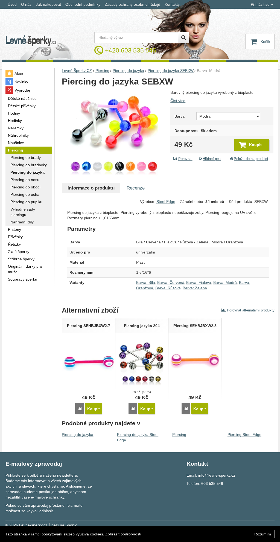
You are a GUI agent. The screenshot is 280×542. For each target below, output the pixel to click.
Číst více (177, 100)
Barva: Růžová (168, 288)
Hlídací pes (212, 159)
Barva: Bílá (145, 282)
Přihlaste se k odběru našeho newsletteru (41, 475)
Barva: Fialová (198, 282)
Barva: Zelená (195, 288)
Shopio (71, 525)
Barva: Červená (170, 282)
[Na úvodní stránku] (31, 40)
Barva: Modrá (225, 282)
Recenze (136, 188)
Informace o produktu (91, 188)
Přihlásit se (260, 4)
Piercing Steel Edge (244, 434)
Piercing (179, 434)
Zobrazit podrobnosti (123, 534)
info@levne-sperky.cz (216, 475)
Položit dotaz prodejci (251, 159)
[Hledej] (183, 37)
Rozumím (262, 534)
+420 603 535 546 (130, 50)
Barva (179, 116)
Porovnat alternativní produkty (251, 310)
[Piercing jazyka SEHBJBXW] (114, 133)
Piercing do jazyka (77, 434)
